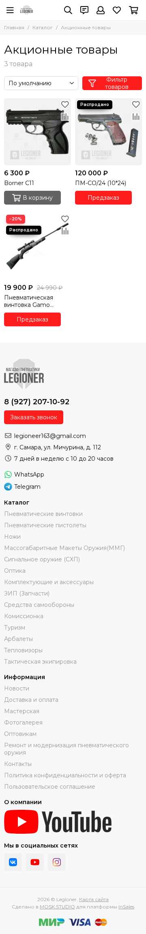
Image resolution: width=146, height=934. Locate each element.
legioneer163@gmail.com (50, 436)
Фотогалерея (23, 722)
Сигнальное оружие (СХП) (42, 559)
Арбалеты (18, 639)
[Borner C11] (37, 131)
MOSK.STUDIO (57, 907)
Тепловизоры (23, 650)
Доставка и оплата (31, 699)
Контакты (18, 764)
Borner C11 (19, 183)
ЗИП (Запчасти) (26, 593)
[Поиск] (68, 10)
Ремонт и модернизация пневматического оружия (66, 749)
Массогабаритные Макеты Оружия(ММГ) (64, 548)
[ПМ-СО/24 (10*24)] (108, 131)
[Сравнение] (65, 116)
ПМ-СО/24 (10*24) (100, 183)
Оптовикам (20, 734)
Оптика (15, 570)
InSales (126, 907)
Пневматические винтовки (43, 514)
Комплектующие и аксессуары (49, 582)
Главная (14, 27)
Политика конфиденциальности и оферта (65, 775)
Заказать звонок (33, 417)
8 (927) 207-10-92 (36, 401)
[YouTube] (35, 862)
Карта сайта (94, 899)
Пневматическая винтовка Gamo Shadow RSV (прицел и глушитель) (37, 301)
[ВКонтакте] (13, 862)
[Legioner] (26, 10)
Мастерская (21, 711)
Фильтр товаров (117, 83)
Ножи (12, 536)
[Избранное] (65, 104)
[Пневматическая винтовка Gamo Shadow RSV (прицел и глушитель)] (37, 246)
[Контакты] (84, 10)
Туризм (14, 627)
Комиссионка (23, 616)
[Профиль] (100, 10)
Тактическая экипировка (40, 661)
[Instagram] (57, 862)
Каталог (42, 27)
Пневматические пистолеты (45, 525)
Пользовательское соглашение (49, 786)
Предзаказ (103, 197)
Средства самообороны (39, 604)
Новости (16, 688)
